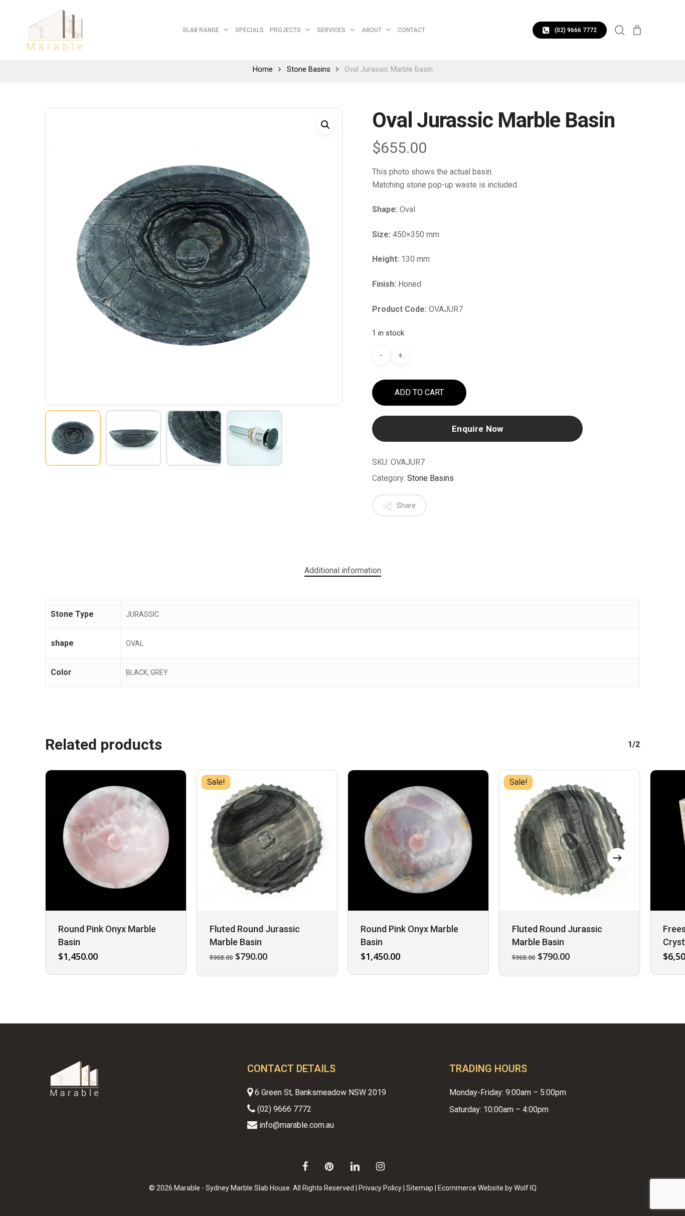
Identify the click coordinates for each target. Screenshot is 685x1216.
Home (263, 69)
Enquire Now (477, 429)
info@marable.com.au (295, 1125)
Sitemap (419, 1188)
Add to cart (419, 392)
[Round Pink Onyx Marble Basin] (116, 840)
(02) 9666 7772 (283, 1109)
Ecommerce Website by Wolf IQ (487, 1188)
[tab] (342, 571)
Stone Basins (308, 69)
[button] (325, 125)
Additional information (342, 570)
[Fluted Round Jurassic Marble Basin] (267, 840)
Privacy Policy (380, 1188)
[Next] (617, 858)
